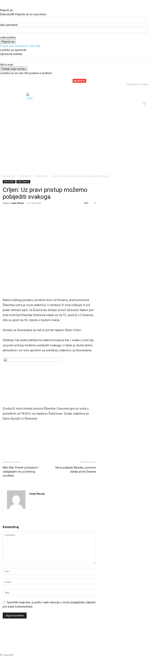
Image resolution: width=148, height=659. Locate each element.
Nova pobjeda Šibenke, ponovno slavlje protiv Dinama (76, 469)
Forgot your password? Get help (20, 45)
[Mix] (42, 212)
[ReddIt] (24, 212)
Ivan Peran (18, 202)
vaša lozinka (8, 37)
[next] (112, 81)
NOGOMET (25, 176)
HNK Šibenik (41, 176)
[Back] (1, 6)
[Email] (33, 212)
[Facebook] (121, 79)
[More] (60, 212)
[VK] (51, 212)
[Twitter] (133, 79)
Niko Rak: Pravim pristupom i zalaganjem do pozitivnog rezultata (21, 471)
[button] (144, 103)
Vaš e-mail (6, 64)
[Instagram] (127, 79)
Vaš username (9, 24)
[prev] (110, 81)
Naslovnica (9, 176)
